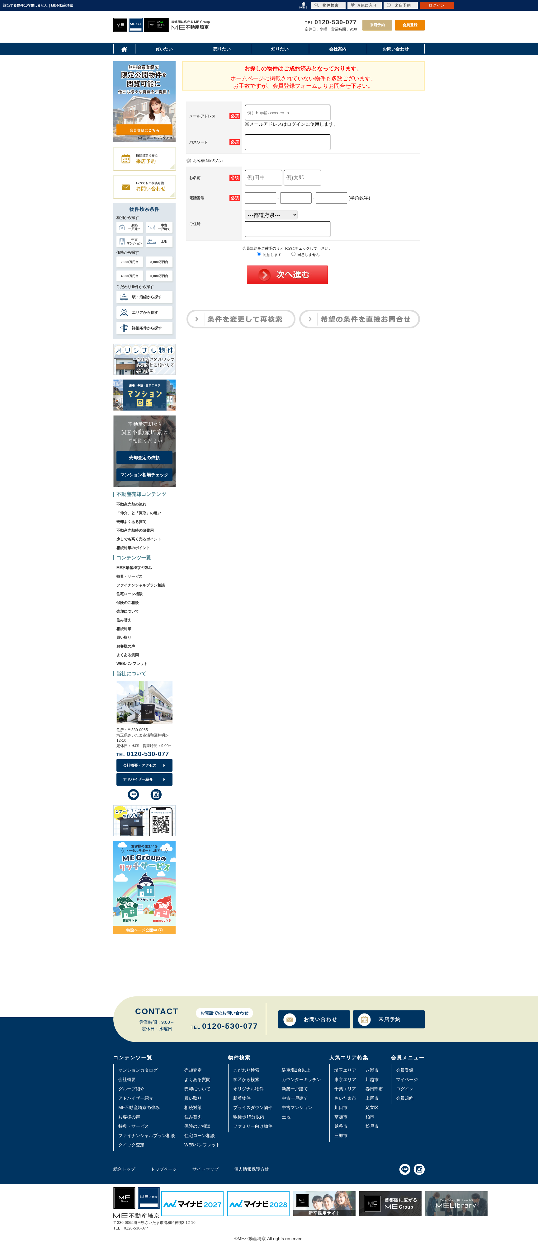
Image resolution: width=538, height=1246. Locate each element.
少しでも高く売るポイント (138, 539)
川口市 (340, 1107)
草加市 (340, 1116)
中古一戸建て (295, 1098)
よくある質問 (127, 655)
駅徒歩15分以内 (248, 1116)
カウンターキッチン (301, 1079)
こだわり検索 (246, 1070)
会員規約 (404, 1098)
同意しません (308, 254)
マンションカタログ (138, 1070)
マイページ (407, 1079)
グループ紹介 (131, 1088)
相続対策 (123, 629)
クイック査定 (131, 1144)
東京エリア (345, 1079)
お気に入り (367, 5)
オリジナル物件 (248, 1088)
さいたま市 (345, 1098)
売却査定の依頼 (144, 457)
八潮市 (372, 1070)
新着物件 (242, 1098)
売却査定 (193, 1070)
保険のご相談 (127, 602)
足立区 (372, 1107)
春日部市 (374, 1088)
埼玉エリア (345, 1070)
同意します (271, 254)
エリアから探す (145, 312)
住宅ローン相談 (129, 594)
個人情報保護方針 (251, 1169)
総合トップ (124, 1169)
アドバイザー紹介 (138, 779)
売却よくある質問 (131, 522)
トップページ (164, 1169)
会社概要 (127, 1079)
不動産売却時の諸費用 (135, 530)
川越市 (372, 1079)
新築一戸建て (295, 1088)
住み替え (123, 620)
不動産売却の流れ (131, 504)
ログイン (404, 1088)
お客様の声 (125, 646)
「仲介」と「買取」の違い (138, 513)
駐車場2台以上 (296, 1070)
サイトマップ (205, 1169)
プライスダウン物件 (252, 1107)
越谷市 (340, 1126)
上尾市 (372, 1098)
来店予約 (377, 25)
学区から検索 (246, 1079)
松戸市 (372, 1126)
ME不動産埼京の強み (134, 568)
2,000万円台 (130, 262)
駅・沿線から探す (147, 297)
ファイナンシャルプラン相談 (140, 585)
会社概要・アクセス (140, 765)
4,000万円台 (130, 276)
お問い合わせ (320, 1019)
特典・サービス (129, 576)
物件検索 (331, 5)
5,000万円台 (159, 276)
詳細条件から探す (147, 328)
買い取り (123, 637)
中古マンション (297, 1107)
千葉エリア (345, 1088)
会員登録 (410, 25)
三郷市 (340, 1135)
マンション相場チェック (144, 474)
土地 (286, 1116)
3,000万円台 (159, 262)
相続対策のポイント (133, 548)
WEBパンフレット (132, 663)
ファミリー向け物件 (252, 1126)
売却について (127, 611)
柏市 (370, 1116)
